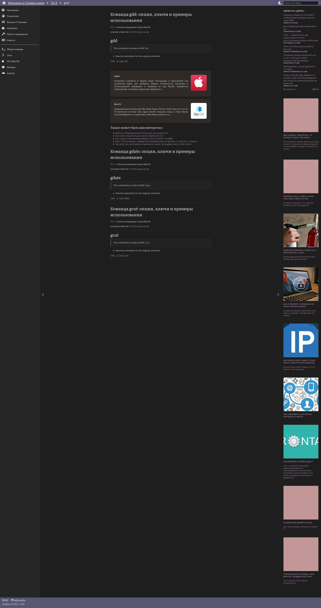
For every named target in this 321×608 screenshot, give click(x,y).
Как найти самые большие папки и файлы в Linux (139, 135)
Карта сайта (19, 600)
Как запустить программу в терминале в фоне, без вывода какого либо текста (153, 144)
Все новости (289, 89)
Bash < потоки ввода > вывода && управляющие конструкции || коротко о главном (156, 141)
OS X (54, 3)
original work (142, 32)
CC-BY (132, 32)
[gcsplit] (42, 301)
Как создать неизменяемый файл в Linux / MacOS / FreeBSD (144, 138)
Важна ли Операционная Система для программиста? (141, 133)
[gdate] (278, 301)
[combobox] (300, 3)
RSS (316, 89)
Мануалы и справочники (26, 3)
